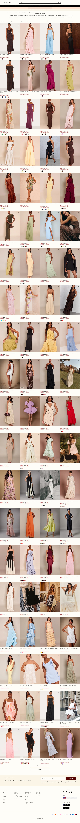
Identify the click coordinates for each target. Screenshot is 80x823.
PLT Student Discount (17, 793)
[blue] (5, 97)
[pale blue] (41, 59)
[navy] (2, 97)
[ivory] (62, 543)
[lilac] (42, 468)
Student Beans (5, 803)
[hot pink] (21, 763)
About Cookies (27, 795)
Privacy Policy (27, 793)
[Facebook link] (66, 792)
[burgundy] (24, 59)
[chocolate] (41, 96)
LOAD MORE (40, 769)
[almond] (2, 171)
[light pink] (5, 320)
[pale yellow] (61, 171)
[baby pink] (62, 134)
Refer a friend (38, 795)
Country (64, 795)
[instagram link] (63, 792)
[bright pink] (22, 543)
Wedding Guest (23, 12)
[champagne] (61, 506)
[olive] (22, 763)
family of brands (73, 781)
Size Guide (4, 795)
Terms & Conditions (28, 792)
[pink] (1, 134)
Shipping (4, 796)
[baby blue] (44, 134)
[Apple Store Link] (66, 808)
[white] (21, 171)
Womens (11, 12)
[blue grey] (21, 59)
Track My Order (38, 793)
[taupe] (46, 59)
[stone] (2, 763)
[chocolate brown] (44, 209)
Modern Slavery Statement (18, 796)
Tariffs (26, 799)
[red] (61, 134)
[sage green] (42, 59)
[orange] (21, 543)
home (7, 12)
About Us (15, 792)
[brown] (1, 59)
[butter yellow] (41, 134)
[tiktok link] (72, 792)
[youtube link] (69, 792)
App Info (26, 796)
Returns (4, 793)
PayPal (4, 799)
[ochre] (61, 763)
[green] (2, 134)
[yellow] (41, 543)
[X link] (74, 792)
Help (3, 792)
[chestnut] (4, 208)
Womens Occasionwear (16, 12)
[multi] (1, 320)
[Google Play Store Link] (66, 805)
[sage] (28, 134)
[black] (22, 59)
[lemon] (6, 97)
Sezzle (4, 802)
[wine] (45, 59)
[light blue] (24, 171)
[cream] (4, 97)
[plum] (2, 59)
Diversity (15, 795)
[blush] (25, 59)
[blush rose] (22, 134)
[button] (71, 2)
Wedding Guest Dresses (30, 12)
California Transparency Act (29, 802)
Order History (38, 792)
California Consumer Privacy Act (30, 803)
